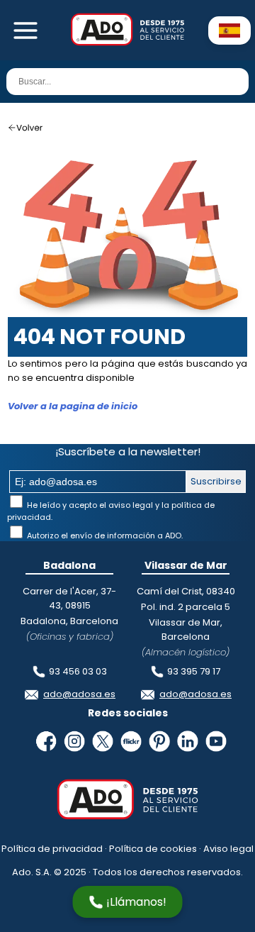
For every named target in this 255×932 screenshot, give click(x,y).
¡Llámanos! (136, 902)
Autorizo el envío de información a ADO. (104, 535)
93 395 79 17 (193, 671)
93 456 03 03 (78, 671)
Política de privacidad (52, 848)
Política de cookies (153, 848)
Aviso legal (228, 848)
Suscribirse (216, 481)
